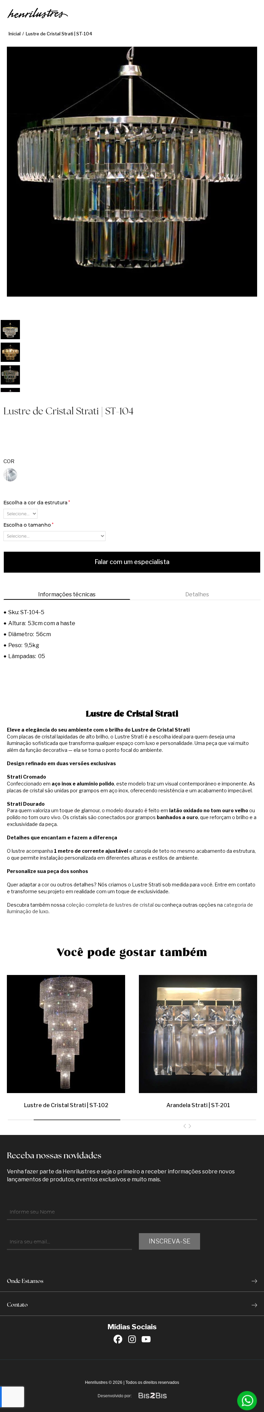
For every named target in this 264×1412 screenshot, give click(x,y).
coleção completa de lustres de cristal (110, 905)
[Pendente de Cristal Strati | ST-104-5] (10, 329)
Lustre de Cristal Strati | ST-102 (66, 1105)
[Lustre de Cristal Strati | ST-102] (66, 1032)
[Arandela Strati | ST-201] (198, 1032)
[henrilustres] (38, 13)
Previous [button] (10, 314)
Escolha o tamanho (28, 525)
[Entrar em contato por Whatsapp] (247, 1400)
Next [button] (10, 396)
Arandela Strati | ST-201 (198, 1105)
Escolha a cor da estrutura (36, 502)
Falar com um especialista (132, 561)
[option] (10, 329)
